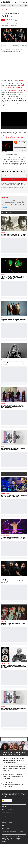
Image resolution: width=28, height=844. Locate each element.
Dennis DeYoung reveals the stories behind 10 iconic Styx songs (14, 753)
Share (5, 45)
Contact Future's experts (7, 809)
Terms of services (18, 183)
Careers (3, 825)
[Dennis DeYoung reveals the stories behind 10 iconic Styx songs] (14, 748)
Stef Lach (9, 19)
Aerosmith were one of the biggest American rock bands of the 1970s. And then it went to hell (13, 760)
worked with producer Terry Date (15, 91)
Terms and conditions (7, 812)
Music (3, 9)
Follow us (16, 45)
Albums (7, 9)
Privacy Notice (20, 184)
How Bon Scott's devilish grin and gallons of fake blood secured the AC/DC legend (13, 784)
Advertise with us (6, 828)
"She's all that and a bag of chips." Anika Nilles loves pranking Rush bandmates (13, 776)
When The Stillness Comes (15, 87)
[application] (14, 119)
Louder (14, 19)
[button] (2, 2)
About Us (4, 806)
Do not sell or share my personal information (12, 831)
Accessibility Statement (7, 822)
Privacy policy (5, 816)
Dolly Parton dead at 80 (15, 5)
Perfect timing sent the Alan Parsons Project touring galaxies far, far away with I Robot (14, 768)
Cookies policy (5, 819)
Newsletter (24, 45)
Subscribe (20, 2)
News (3, 20)
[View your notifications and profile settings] (15, 2)
